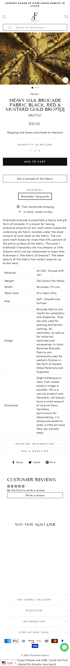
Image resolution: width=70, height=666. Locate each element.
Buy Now (15, 581)
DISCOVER (34, 610)
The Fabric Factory (34, 599)
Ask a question (35, 451)
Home (34, 94)
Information (34, 621)
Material (35, 189)
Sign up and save (34, 632)
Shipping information (35, 443)
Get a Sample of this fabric (35, 178)
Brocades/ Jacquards (35, 196)
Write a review (35, 495)
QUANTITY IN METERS (35, 144)
